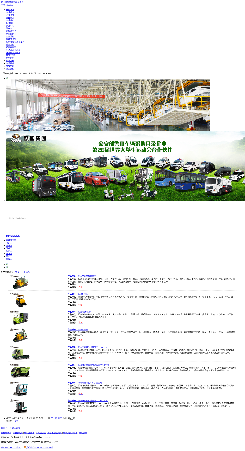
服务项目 (10, 23)
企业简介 (10, 12)
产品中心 (10, 26)
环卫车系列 (11, 55)
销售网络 (10, 58)
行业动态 (10, 18)
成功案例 (10, 61)
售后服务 (10, 63)
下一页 (54, 418)
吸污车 (9, 243)
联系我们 (10, 69)
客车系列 (10, 36)
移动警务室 (11, 39)
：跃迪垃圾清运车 (80, 312)
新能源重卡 (11, 31)
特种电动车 (11, 47)
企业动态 (10, 20)
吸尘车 (9, 248)
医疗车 (9, 28)
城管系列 (10, 44)
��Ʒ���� (13, 236)
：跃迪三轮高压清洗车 (82, 276)
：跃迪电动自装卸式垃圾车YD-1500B (88, 365)
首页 (17, 272)
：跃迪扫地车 (78, 294)
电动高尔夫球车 (13, 50)
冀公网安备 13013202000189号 (39, 447)
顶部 (3, 428)
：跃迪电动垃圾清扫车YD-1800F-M (88, 400)
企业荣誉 (10, 15)
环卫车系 (26, 272)
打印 (9, 428)
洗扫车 (9, 256)
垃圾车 (9, 259)
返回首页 (16, 428)
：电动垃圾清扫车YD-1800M (85, 383)
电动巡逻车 (29, 433)
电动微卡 (83, 433)
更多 (17, 421)
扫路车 (9, 251)
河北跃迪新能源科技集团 (12, 2)
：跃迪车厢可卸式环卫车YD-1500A (88, 347)
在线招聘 (10, 66)
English (10, 5)
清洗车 (9, 245)
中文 (3, 5)
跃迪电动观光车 (13, 53)
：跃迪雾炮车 (78, 329)
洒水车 (9, 254)
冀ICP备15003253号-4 (11, 447)
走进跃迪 (10, 10)
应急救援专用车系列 (15, 42)
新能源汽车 (11, 34)
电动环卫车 (11, 240)
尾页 (60, 418)
